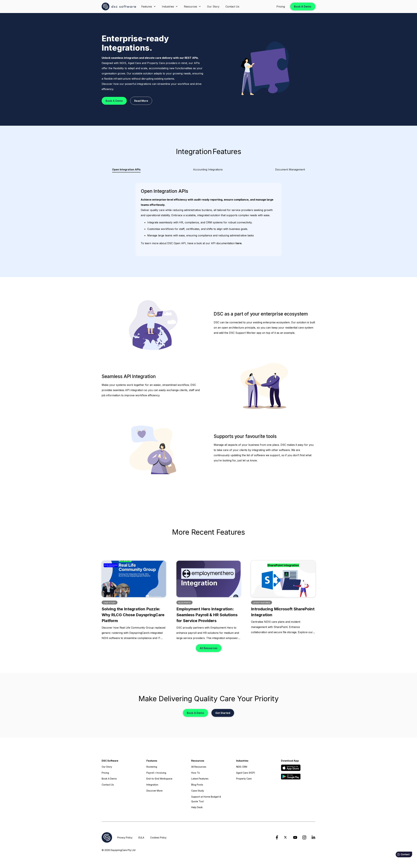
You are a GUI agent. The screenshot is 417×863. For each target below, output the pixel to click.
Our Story (213, 6)
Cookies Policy (158, 837)
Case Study (197, 790)
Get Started (222, 713)
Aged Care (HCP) (245, 772)
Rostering (151, 766)
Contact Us (232, 6)
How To (195, 772)
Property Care (244, 778)
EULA (141, 837)
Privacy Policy (124, 837)
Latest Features (199, 778)
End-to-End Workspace (159, 778)
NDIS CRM (241, 766)
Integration (152, 784)
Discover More (154, 790)
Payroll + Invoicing (156, 772)
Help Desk (197, 807)
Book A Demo (302, 6)
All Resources (208, 648)
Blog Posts (197, 784)
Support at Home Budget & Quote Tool (206, 799)
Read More (141, 100)
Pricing (280, 6)
